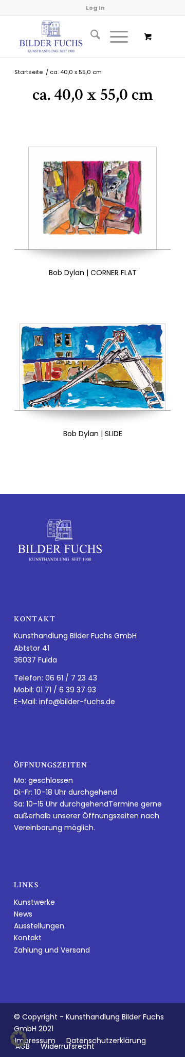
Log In (95, 8)
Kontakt (28, 938)
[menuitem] (90, 36)
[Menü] (114, 36)
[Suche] (90, 36)
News (23, 914)
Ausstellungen (39, 926)
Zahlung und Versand (52, 950)
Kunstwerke (34, 902)
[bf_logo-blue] (77, 36)
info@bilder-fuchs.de (77, 701)
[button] (18, 1038)
